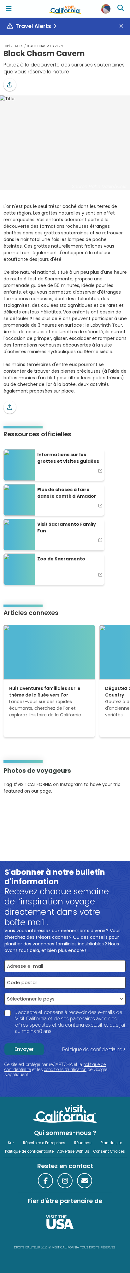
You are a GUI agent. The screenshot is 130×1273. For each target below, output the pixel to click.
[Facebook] (45, 1180)
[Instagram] (12, 810)
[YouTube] (29, 810)
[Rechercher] (121, 9)
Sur (11, 1142)
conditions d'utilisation (65, 1069)
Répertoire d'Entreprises (44, 1142)
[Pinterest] (20, 810)
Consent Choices (109, 1151)
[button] (9, 84)
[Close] (123, 26)
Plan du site (111, 1142)
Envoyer (24, 1049)
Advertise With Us (73, 1151)
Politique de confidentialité (92, 1049)
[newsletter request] (84, 1180)
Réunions (83, 1142)
